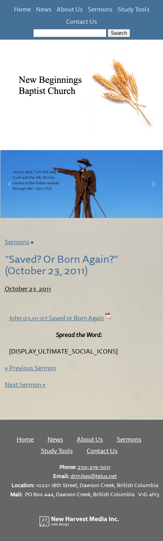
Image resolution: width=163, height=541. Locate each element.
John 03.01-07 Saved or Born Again (56, 318)
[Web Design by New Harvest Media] (79, 524)
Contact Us (81, 21)
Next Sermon (25, 384)
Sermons (100, 9)
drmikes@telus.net (93, 475)
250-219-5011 (94, 466)
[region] (81, 184)
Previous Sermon (30, 368)
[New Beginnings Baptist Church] (81, 130)
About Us (70, 9)
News (43, 9)
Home (22, 9)
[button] (9, 184)
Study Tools (134, 9)
